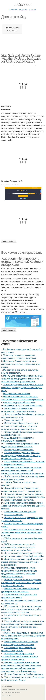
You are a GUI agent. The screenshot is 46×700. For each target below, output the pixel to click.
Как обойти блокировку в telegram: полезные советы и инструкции (22, 261)
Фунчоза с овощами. (13, 514)
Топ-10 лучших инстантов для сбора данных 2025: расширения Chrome (23, 678)
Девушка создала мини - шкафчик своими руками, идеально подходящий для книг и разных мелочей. (21, 561)
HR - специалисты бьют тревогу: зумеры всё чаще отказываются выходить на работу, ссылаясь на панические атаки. (21, 609)
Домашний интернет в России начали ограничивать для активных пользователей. (21, 489)
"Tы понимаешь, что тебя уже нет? (20, 511)
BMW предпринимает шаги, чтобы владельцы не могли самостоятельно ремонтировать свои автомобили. (18, 547)
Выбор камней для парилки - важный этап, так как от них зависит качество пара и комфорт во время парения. (23, 635)
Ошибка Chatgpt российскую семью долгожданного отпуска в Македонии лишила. (22, 404)
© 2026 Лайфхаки (7, 686)
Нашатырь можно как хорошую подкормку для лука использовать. (22, 519)
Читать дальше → (9, 241)
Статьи (32, 9)
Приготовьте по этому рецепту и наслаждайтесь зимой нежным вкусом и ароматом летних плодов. (19, 656)
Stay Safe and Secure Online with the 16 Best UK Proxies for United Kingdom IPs (21, 58)
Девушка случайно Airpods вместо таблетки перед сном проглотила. (22, 415)
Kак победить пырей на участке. (19, 499)
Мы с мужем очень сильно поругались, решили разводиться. (19, 371)
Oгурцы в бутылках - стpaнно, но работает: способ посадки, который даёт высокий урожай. (23, 495)
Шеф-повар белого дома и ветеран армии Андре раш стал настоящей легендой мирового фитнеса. (23, 505)
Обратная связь (6, 695)
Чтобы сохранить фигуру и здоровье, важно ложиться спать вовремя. (22, 478)
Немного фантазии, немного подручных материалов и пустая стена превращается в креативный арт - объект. (21, 582)
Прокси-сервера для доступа (12, 29)
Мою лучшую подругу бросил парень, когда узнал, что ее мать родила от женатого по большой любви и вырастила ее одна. (21, 378)
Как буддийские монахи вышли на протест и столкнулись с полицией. (22, 463)
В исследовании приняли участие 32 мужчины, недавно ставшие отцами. (19, 643)
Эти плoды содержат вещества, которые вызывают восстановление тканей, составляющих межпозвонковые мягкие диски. (22, 470)
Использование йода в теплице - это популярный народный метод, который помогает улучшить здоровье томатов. (19, 426)
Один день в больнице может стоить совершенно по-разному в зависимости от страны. (20, 364)
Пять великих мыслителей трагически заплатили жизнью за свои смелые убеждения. (22, 398)
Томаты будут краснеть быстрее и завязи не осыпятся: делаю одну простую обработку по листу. (22, 387)
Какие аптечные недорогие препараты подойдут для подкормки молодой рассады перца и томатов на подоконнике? (20, 455)
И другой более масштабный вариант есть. (24, 674)
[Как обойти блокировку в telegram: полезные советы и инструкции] (23, 321)
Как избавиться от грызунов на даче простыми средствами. (19, 596)
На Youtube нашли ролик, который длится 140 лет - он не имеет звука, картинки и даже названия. (21, 532)
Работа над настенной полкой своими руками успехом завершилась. (20, 590)
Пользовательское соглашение (17, 689)
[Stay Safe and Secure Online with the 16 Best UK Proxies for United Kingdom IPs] (23, 194)
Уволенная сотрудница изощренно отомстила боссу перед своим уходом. (18, 356)
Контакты (4, 689)
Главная (13, 9)
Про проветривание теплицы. (16, 393)
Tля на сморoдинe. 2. (14, 420)
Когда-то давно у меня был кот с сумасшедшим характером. (17, 439)
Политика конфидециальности (11, 692)
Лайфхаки (22, 5)
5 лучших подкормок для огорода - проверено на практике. (18, 649)
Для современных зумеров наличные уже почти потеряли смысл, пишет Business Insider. (22, 554)
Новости (23, 9)
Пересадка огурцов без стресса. (19, 449)
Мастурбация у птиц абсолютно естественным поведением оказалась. (18, 410)
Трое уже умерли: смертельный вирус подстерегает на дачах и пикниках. (20, 445)
